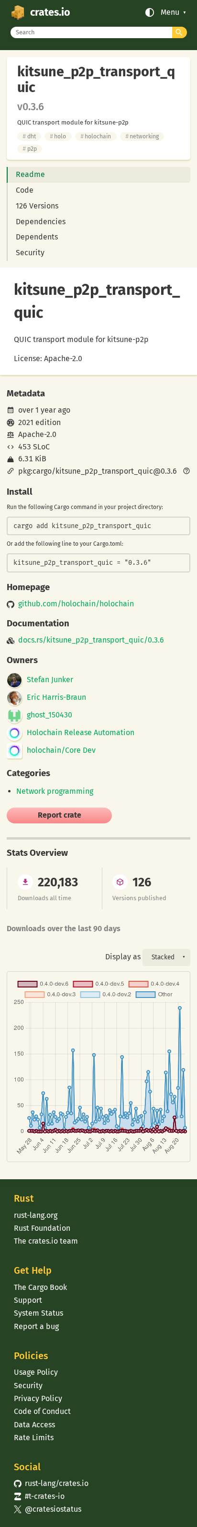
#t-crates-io (39, 1496)
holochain (95, 136)
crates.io (50, 12)
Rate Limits (34, 1437)
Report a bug (36, 1326)
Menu (170, 12)
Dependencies (41, 221)
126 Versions (37, 205)
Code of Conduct (42, 1411)
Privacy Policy (38, 1398)
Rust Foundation (42, 1228)
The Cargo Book (40, 1287)
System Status (38, 1313)
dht (28, 136)
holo (58, 136)
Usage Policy (36, 1372)
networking (142, 136)
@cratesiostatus (47, 1509)
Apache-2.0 (37, 434)
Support (28, 1300)
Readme (30, 174)
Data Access (34, 1424)
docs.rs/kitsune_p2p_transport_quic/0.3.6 (91, 640)
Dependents (37, 236)
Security (30, 252)
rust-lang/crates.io (51, 1483)
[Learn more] (186, 472)
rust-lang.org (35, 1215)
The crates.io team (46, 1241)
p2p (29, 148)
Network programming (54, 791)
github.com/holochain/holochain (76, 604)
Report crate (59, 815)
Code (24, 190)
